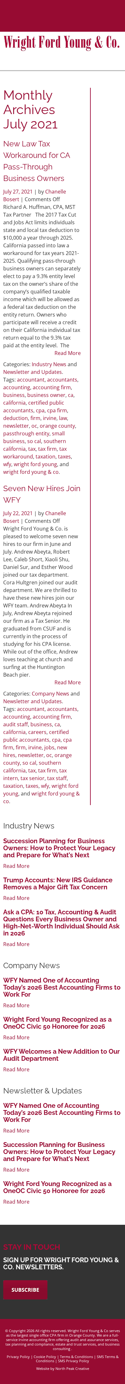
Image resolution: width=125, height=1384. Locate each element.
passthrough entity (26, 433)
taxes (64, 456)
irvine (49, 418)
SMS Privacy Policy (73, 1360)
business (14, 395)
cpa (40, 410)
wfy (7, 464)
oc (34, 425)
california (14, 402)
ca (70, 395)
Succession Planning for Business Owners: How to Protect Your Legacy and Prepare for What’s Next (59, 848)
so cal (34, 441)
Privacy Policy (18, 1356)
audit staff (15, 724)
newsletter (16, 425)
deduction (15, 418)
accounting (16, 387)
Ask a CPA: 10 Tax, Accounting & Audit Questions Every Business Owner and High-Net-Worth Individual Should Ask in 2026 (61, 922)
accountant (31, 379)
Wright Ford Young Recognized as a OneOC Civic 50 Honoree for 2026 (57, 1023)
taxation (45, 456)
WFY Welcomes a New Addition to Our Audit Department (61, 1055)
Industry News (49, 364)
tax (32, 448)
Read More (67, 353)
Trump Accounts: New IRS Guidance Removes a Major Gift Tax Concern (58, 883)
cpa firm (57, 410)
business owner (46, 395)
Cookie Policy (45, 1356)
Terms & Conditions (76, 1356)
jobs (49, 747)
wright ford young (35, 464)
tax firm (47, 448)
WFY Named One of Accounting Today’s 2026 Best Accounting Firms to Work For (62, 987)
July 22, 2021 (18, 513)
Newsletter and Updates (32, 371)
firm (35, 418)
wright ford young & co (31, 471)
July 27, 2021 (18, 191)
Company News (50, 693)
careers (37, 732)
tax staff (57, 778)
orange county (57, 425)
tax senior (33, 778)
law (63, 418)
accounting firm (52, 387)
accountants (62, 379)
